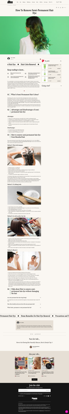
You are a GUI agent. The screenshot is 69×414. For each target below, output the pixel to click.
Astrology (45, 2)
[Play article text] (62, 7)
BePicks (41, 2)
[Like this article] (56, 7)
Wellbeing (28, 2)
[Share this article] (30, 334)
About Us (50, 2)
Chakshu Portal (42, 410)
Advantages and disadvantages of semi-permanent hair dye (34, 73)
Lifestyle (33, 2)
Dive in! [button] (34, 379)
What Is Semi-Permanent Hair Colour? (16, 73)
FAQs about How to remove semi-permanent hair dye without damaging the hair (34, 76)
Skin (17, 2)
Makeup (24, 2)
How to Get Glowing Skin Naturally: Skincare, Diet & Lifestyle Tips (33, 342)
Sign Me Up (48, 390)
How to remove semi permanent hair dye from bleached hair (17, 77)
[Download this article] (60, 7)
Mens (37, 2)
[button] (58, 7)
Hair (20, 2)
